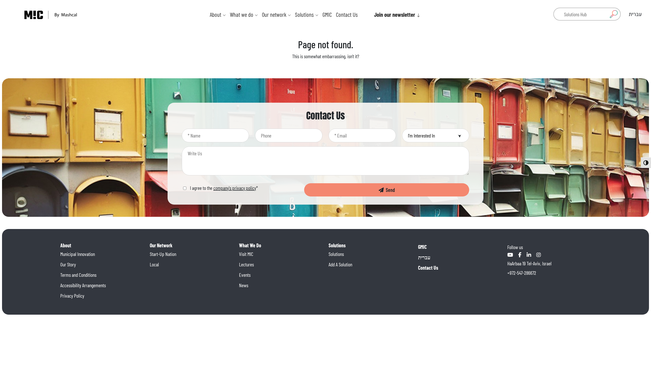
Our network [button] (275, 14)
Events (244, 275)
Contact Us (347, 14)
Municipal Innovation (77, 254)
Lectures (246, 264)
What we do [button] (242, 14)
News (243, 285)
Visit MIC (246, 254)
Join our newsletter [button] (395, 14)
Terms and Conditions (78, 275)
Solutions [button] (305, 14)
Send (389, 190)
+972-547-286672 (521, 273)
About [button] (216, 14)
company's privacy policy (234, 188)
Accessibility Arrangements (83, 285)
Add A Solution (340, 264)
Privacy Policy (72, 296)
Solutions (336, 254)
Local (154, 264)
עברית (424, 257)
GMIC (327, 14)
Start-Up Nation (163, 254)
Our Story (68, 264)
